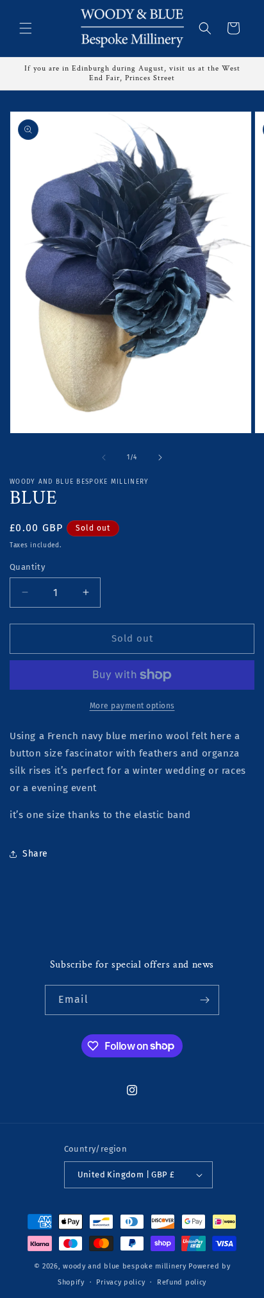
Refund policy (181, 1282)
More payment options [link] (132, 705)
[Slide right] (160, 457)
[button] (26, 28)
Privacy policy (120, 1282)
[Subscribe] (204, 1000)
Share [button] (35, 853)
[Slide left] (104, 457)
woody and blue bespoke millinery (124, 1266)
